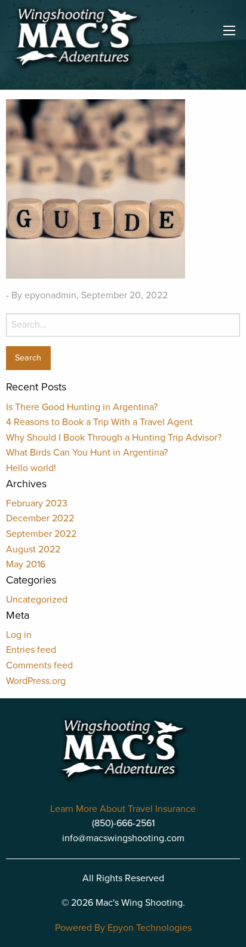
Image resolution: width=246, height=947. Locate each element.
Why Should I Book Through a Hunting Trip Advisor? (114, 438)
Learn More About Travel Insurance (123, 809)
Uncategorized (36, 600)
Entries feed (31, 650)
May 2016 (25, 564)
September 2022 (41, 534)
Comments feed (39, 665)
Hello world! (31, 468)
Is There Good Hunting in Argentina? (82, 407)
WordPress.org (36, 681)
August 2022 (33, 549)
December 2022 (40, 518)
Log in (19, 635)
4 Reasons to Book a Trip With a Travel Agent (99, 422)
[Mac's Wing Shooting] (77, 38)
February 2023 (36, 503)
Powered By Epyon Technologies (123, 928)
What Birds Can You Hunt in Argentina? (87, 453)
